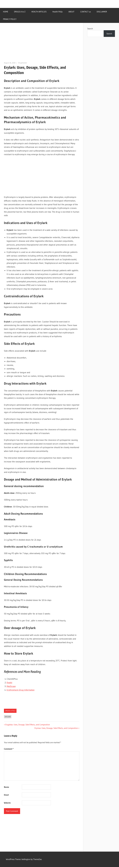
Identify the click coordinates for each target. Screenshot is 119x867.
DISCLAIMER (102, 11)
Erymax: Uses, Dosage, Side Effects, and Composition (56, 728)
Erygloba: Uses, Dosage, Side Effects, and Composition (27, 724)
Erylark (8, 717)
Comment (8, 749)
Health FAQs (57, 11)
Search (90, 28)
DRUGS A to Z (19, 11)
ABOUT (71, 11)
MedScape (11, 686)
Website (7, 803)
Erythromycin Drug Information (21, 690)
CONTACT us (85, 11)
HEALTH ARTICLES (38, 11)
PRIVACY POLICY (9, 19)
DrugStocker (22, 63)
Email (6, 795)
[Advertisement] (41, 44)
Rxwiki (9, 682)
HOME (5, 11)
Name (6, 787)
